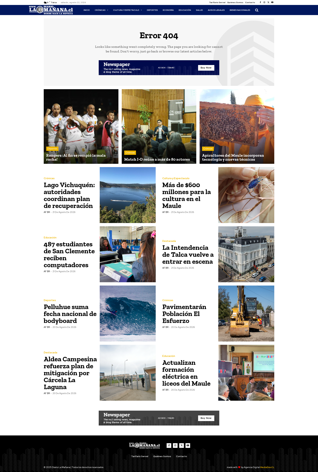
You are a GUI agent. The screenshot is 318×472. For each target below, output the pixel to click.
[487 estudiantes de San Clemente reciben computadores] (128, 254)
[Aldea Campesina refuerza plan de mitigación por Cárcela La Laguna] (128, 373)
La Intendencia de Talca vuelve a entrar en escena (188, 254)
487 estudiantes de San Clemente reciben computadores (69, 254)
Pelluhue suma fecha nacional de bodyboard (70, 313)
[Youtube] (272, 2)
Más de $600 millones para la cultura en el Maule (186, 195)
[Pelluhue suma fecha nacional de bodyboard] (128, 313)
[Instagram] (264, 2)
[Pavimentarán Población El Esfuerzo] (246, 313)
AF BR (47, 212)
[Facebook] (260, 2)
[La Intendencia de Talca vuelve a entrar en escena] (246, 254)
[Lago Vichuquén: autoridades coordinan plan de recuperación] (128, 195)
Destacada (169, 241)
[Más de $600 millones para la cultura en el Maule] (246, 195)
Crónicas (130, 152)
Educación (50, 237)
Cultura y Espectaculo (175, 178)
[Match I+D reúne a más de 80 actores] (159, 126)
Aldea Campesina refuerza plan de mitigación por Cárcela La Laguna (70, 373)
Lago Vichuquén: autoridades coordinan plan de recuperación (69, 195)
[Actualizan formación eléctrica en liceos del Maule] (246, 373)
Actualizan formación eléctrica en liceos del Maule (186, 372)
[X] (268, 2)
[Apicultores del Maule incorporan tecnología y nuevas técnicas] (237, 126)
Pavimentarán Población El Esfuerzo (184, 313)
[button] (257, 10)
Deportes (52, 148)
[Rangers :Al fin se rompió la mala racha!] (81, 126)
